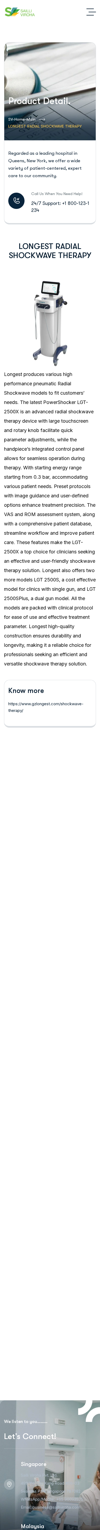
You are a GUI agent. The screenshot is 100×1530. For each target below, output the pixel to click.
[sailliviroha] (19, 12)
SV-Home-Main (21, 119)
